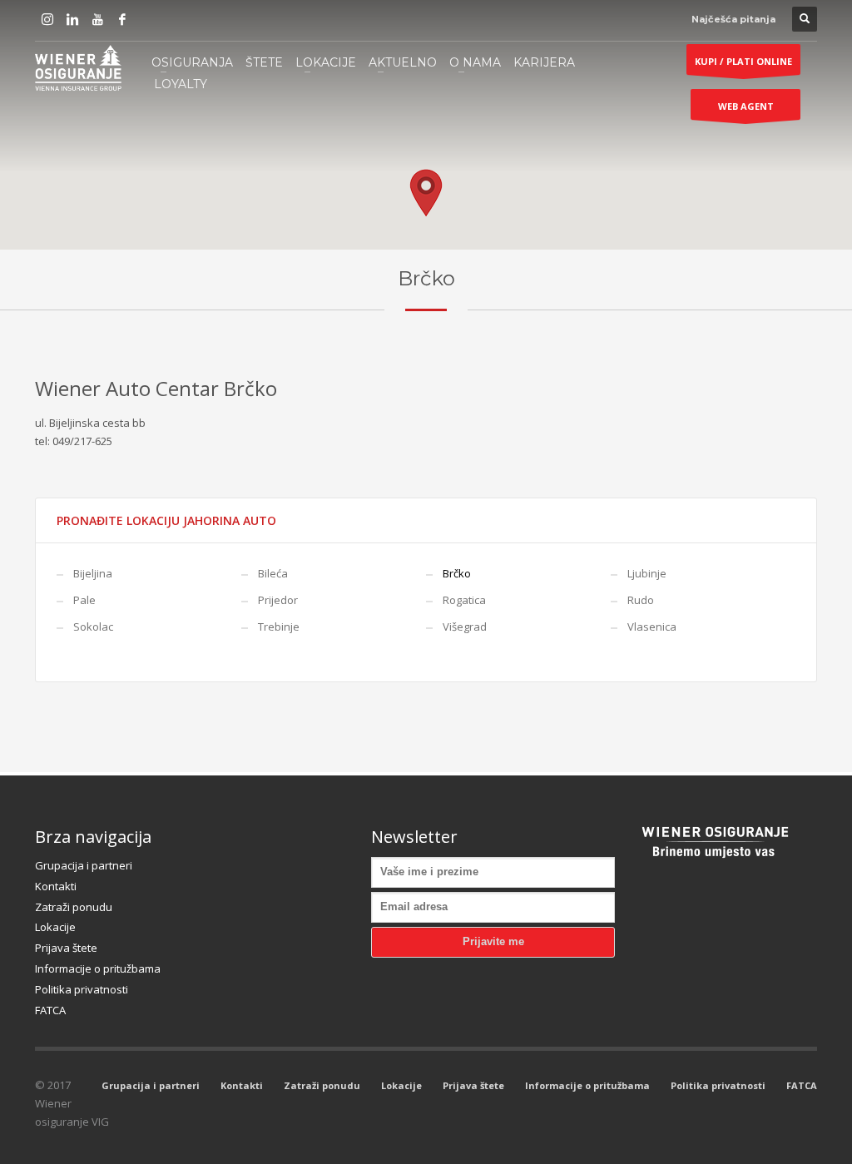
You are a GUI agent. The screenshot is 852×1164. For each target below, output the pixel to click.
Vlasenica (651, 626)
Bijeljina (92, 573)
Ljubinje (646, 573)
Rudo (640, 599)
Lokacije (55, 926)
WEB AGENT (746, 106)
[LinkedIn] (72, 19)
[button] (426, 193)
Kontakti (56, 886)
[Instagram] (47, 19)
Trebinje (279, 626)
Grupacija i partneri (83, 865)
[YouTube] (97, 19)
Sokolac (93, 626)
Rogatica (464, 599)
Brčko (457, 573)
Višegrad (465, 626)
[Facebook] (122, 19)
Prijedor (278, 599)
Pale (84, 599)
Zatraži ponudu (73, 906)
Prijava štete (66, 947)
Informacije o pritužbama (98, 968)
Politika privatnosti (81, 989)
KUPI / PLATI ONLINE (743, 61)
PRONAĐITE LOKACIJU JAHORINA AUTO (166, 520)
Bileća (273, 573)
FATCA (50, 1010)
